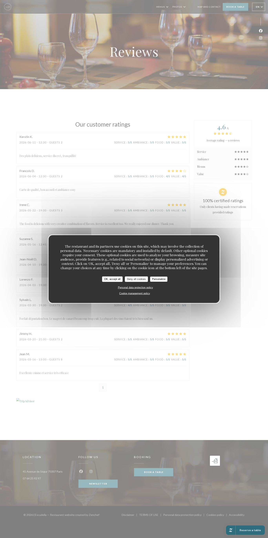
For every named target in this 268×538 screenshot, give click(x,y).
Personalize (158, 279)
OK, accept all (112, 279)
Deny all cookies (136, 279)
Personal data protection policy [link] (135, 287)
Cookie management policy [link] (134, 293)
